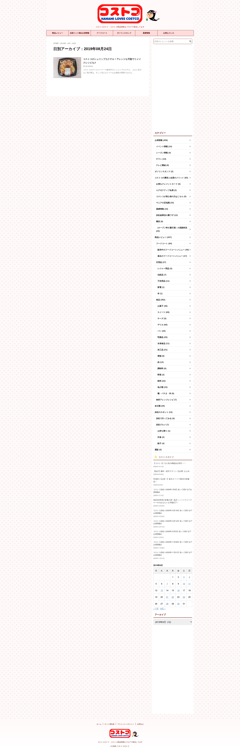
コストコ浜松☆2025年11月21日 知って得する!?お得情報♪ (172, 553)
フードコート (102, 33)
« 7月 (156, 608)
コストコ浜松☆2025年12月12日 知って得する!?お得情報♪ (172, 522)
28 (167, 603)
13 (162, 590)
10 (184, 583)
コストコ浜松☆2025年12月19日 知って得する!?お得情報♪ (172, 511)
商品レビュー (57, 33)
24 (184, 597)
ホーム (99, 724)
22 (173, 597)
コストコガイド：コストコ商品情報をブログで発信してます (120, 742)
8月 (69, 43)
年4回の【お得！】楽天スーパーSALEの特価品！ (171, 480)
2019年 (63, 43)
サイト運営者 (109, 724)
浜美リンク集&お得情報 (79, 33)
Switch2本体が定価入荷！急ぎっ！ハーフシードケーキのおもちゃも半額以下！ (172, 501)
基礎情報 (146, 33)
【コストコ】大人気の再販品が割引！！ (169, 463)
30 (178, 603)
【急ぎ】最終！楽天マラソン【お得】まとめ (171, 471)
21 (167, 597)
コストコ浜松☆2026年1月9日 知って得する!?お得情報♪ (172, 490)
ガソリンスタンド (124, 33)
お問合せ (140, 724)
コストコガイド (166, 456)
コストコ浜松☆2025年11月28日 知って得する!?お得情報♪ (172, 543)
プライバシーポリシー (125, 724)
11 (189, 583)
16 (178, 590)
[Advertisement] (172, 87)
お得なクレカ (168, 33)
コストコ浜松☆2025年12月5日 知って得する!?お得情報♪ (172, 532)
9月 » (163, 608)
